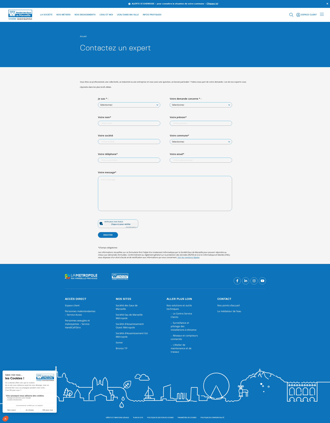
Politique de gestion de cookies (160, 417)
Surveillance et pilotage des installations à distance (183, 326)
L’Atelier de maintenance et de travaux (181, 348)
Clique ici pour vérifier (121, 224)
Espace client (72, 305)
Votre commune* (179, 135)
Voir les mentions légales (188, 257)
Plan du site (138, 417)
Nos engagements (85, 15)
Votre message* (107, 172)
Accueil (83, 36)
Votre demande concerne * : (185, 98)
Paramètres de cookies (187, 417)
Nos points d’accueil (228, 305)
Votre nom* (104, 117)
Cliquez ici (191, 4)
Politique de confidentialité (212, 417)
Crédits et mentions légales (117, 417)
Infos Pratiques (152, 15)
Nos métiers (63, 15)
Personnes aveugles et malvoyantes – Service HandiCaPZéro (77, 324)
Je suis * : (103, 98)
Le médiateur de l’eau (229, 311)
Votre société (105, 135)
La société (46, 15)
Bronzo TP (121, 348)
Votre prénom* (178, 117)
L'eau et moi (106, 15)
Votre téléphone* (108, 154)
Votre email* (177, 154)
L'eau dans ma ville (128, 15)
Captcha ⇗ (131, 227)
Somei (119, 342)
